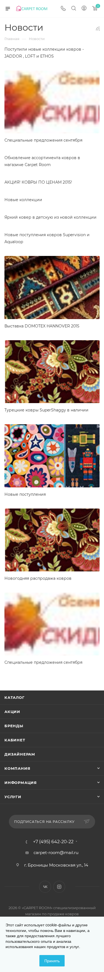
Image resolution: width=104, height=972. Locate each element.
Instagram (59, 887)
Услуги (12, 797)
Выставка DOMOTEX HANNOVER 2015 (41, 326)
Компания (17, 768)
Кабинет (14, 740)
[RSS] (98, 28)
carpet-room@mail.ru (56, 852)
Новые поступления (25, 494)
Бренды (13, 726)
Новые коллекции (23, 199)
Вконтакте (45, 887)
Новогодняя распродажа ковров (38, 578)
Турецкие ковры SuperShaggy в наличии (46, 410)
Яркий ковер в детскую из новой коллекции (50, 217)
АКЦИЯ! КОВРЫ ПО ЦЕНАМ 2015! (38, 182)
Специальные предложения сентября (43, 140)
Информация (20, 782)
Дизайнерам (19, 754)
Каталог (14, 697)
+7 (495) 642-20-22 (53, 842)
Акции (12, 711)
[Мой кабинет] (84, 8)
